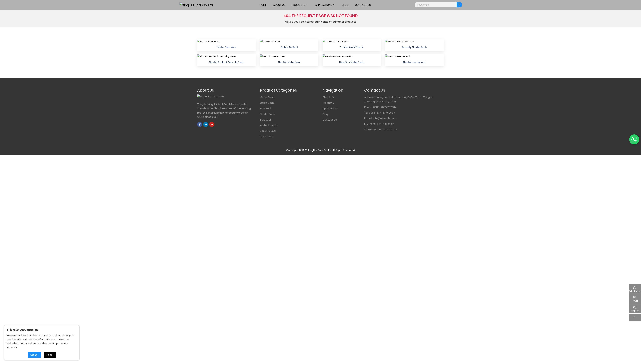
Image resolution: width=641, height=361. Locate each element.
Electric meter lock (414, 62)
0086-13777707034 (384, 107)
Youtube (211, 124)
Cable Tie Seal (289, 47)
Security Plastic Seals (414, 47)
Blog (345, 5)
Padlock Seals (268, 125)
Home (263, 5)
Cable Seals (267, 103)
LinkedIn (205, 124)
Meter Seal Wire (226, 47)
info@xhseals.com (384, 118)
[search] (459, 4)
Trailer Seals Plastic (352, 47)
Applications (323, 5)
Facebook (199, 124)
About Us (279, 5)
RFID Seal (265, 108)
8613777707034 (388, 129)
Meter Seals (267, 97)
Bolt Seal (265, 119)
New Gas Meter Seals (352, 62)
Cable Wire (266, 136)
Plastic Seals (267, 114)
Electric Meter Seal (289, 62)
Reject (49, 354)
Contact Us (363, 5)
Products (298, 5)
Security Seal (268, 131)
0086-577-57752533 (382, 112)
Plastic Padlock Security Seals (227, 62)
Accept (34, 354)
